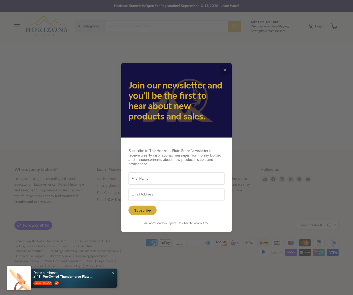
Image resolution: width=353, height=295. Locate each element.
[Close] (225, 70)
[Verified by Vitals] (57, 291)
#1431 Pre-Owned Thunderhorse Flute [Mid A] (63, 284)
